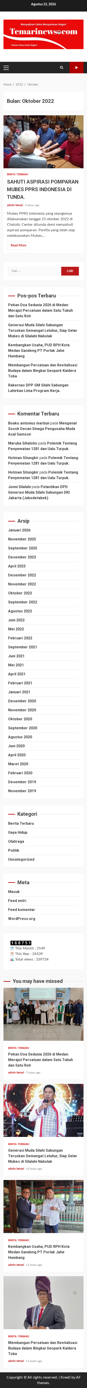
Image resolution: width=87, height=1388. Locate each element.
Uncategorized (21, 859)
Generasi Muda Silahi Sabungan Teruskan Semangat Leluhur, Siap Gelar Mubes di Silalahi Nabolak (42, 330)
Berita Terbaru (17, 174)
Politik (13, 850)
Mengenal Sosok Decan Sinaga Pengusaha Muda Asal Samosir (42, 428)
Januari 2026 (19, 530)
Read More (18, 245)
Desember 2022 (22, 575)
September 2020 (22, 728)
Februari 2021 (20, 683)
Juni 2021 (16, 656)
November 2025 (22, 539)
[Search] (61, 67)
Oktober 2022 (20, 593)
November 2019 (22, 791)
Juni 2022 (16, 620)
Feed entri (17, 901)
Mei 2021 (16, 665)
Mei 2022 (16, 629)
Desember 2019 (22, 782)
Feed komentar (21, 910)
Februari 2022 (20, 638)
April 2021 (17, 674)
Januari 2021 (19, 692)
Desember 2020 (22, 701)
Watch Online (77, 67)
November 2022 (22, 584)
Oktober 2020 (20, 719)
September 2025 (22, 548)
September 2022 (22, 602)
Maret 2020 (18, 764)
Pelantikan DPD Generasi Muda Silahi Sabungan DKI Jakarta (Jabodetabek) (39, 492)
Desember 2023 (22, 557)
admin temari (15, 205)
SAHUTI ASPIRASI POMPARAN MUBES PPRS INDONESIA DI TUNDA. (43, 141)
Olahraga (16, 841)
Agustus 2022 (20, 611)
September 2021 (22, 647)
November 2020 (22, 710)
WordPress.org (21, 918)
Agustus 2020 (20, 737)
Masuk (14, 892)
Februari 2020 (20, 773)
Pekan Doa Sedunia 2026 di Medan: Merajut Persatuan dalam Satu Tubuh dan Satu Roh (40, 310)
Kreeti (66, 1377)
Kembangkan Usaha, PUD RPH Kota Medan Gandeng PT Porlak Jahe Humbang (39, 350)
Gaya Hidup (17, 832)
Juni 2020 (16, 746)
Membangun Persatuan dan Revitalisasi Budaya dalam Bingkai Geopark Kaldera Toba (42, 370)
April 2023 (17, 566)
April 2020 (17, 755)
